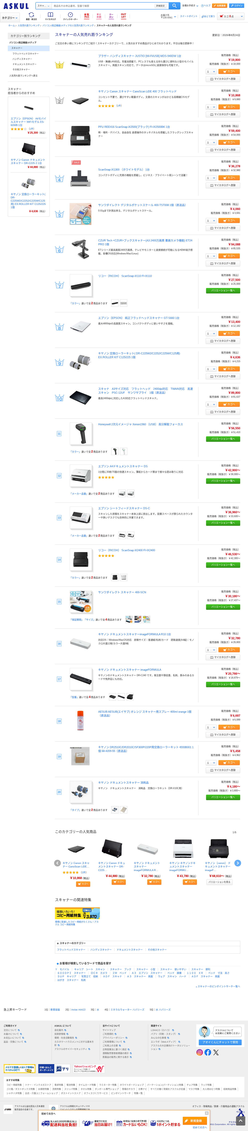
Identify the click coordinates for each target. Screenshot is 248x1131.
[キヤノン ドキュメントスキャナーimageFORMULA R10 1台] (80, 653)
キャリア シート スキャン (89, 969)
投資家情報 (59, 1034)
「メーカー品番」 (79, 493)
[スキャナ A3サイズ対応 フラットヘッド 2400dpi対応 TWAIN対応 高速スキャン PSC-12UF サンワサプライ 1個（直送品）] (80, 408)
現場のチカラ (128, 1089)
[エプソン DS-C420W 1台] (122, 535)
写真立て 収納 (89, 976)
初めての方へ (200, 1127)
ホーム (11, 25)
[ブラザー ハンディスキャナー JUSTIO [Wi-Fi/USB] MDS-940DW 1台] (80, 75)
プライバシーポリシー (113, 1038)
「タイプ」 (75, 810)
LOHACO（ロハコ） (161, 1030)
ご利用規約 (108, 1034)
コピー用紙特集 (14, 1085)
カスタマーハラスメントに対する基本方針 (74, 1044)
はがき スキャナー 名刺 (71, 980)
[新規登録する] (195, 1121)
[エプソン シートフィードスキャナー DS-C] (81, 528)
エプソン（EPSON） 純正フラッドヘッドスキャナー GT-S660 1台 (138, 317)
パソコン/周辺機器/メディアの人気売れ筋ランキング (68, 25)
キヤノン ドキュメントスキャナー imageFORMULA (129, 669)
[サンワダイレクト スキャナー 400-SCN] (81, 611)
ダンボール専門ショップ (107, 1089)
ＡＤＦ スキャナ (112, 976)
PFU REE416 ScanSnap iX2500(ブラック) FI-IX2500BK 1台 (134, 126)
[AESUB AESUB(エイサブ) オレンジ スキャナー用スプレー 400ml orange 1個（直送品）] (80, 731)
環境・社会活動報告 (64, 1038)
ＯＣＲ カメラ (99, 973)
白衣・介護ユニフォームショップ (41, 1093)
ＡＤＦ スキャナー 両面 (205, 976)
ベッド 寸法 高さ (218, 973)
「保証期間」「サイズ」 (82, 619)
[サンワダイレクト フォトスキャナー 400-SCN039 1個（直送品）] (146, 619)
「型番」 (74, 697)
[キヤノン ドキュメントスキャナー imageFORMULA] (81, 689)
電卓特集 (58, 1085)
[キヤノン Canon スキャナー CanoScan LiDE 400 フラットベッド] (80, 110)
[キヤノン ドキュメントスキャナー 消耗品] (81, 802)
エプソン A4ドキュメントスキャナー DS (123, 466)
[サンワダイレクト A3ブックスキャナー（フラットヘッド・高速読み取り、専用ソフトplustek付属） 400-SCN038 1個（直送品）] (137, 619)
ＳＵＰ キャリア (66, 976)
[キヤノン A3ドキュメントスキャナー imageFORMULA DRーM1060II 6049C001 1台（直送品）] (112, 696)
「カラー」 (75, 303)
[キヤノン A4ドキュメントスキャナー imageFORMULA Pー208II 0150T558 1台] (121, 696)
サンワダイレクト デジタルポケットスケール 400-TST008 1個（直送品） (142, 205)
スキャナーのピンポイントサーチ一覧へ (219, 986)
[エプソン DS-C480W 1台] (130, 535)
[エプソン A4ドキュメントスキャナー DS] (81, 486)
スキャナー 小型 (145, 969)
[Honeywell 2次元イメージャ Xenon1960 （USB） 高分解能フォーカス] (81, 444)
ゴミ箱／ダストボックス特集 (21, 1089)
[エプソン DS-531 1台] (130, 493)
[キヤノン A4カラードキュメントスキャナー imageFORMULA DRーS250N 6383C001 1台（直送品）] (130, 696)
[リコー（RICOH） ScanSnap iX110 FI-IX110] (81, 295)
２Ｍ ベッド (119, 973)
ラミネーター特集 (108, 1085)
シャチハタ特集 (14, 1093)
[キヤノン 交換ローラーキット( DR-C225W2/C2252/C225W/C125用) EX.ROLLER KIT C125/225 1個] (80, 372)
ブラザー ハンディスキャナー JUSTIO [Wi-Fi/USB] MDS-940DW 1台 (139, 55)
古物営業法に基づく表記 (115, 1049)
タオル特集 (86, 1089)
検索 (174, 5)
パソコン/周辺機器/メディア (22, 42)
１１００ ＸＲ (195, 973)
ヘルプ (207, 6)
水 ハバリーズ (163, 1009)
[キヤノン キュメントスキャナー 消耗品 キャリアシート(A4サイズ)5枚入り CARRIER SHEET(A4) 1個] (123, 809)
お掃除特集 (43, 1089)
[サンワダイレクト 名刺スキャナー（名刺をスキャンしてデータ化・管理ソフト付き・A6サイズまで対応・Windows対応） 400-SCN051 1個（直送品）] (129, 619)
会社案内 (58, 1030)
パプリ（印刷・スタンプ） (164, 1034)
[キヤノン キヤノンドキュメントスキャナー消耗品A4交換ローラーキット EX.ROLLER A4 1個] (115, 809)
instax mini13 (78, 1009)
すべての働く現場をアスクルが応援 (167, 1089)
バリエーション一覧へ (223, 290)
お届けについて (11, 1034)
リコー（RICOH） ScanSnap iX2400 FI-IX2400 (126, 550)
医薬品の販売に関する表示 (116, 1057)
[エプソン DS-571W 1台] (122, 493)
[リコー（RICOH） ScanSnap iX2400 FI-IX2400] (81, 569)
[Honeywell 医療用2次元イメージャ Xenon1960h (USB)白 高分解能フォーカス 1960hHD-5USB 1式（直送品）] (123, 451)
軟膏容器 (55, 1009)
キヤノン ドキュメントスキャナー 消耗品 (123, 782)
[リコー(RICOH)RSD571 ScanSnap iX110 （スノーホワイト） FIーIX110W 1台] (123, 303)
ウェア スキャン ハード (172, 976)
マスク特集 (193, 1089)
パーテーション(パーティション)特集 (165, 1085)
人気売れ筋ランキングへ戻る (23, 76)
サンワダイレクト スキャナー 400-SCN (122, 592)
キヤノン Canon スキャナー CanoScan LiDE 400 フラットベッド (137, 91)
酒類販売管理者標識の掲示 (116, 1053)
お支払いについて (12, 1038)
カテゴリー (8, 17)
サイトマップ (109, 1030)
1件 (119, 106)
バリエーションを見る (219, 882)
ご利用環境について (112, 1042)
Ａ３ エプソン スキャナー (147, 973)
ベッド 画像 (174, 973)
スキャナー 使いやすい (173, 969)
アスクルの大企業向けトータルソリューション (170, 1047)
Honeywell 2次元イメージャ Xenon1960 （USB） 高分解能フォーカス (140, 424)
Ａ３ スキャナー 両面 (140, 976)
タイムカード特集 (87, 1085)
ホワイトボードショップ (132, 1085)
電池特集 (70, 1085)
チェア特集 (192, 1085)
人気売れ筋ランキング (29, 25)
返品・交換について (13, 1042)
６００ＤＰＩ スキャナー (71, 973)
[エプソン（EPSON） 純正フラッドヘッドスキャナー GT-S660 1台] (80, 337)
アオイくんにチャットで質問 (220, 1042)
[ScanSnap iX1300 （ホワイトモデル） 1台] (80, 188)
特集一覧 (138, 1093)
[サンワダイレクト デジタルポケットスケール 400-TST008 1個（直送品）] (80, 224)
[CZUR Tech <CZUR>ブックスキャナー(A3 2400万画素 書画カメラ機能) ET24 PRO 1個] (80, 259)
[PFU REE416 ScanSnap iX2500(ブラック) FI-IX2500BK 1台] (80, 146)
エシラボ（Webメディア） (164, 1042)
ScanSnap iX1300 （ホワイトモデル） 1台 (124, 169)
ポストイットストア (71, 1093)
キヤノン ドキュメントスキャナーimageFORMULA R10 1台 (134, 634)
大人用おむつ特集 (211, 1089)
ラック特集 (206, 1085)
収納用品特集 (229, 1089)
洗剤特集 (56, 1089)
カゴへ (85, 884)
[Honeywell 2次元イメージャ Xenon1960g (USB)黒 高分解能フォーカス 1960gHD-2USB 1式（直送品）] (115, 451)
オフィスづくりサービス (96, 1093)
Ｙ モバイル (62, 969)
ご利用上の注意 (110, 1045)
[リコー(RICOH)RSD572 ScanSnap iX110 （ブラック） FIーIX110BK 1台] (115, 303)
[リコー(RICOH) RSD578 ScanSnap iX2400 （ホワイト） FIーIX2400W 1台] (123, 577)
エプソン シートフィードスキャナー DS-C (124, 508)
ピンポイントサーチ (121, 1093)
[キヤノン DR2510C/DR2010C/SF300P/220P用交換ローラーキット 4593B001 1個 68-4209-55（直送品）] (80, 766)
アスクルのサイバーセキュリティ (70, 1049)
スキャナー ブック (120, 969)
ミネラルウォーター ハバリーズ (127, 1009)
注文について (10, 1030)
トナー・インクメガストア (38, 1085)
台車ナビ (142, 1089)
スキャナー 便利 (200, 969)
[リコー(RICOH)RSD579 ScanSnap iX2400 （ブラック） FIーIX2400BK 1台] (115, 577)
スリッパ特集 (70, 1089)
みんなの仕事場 (158, 1038)
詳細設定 (160, 6)
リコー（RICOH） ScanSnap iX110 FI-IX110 (125, 275)
